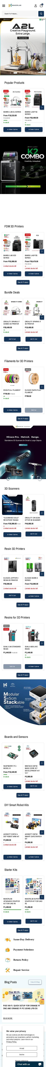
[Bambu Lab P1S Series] (34, 99)
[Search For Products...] (41, 14)
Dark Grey (12, 669)
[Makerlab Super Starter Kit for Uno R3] (34, 886)
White (33, 413)
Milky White (16, 400)
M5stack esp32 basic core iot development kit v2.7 (32, 769)
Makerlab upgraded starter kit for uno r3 (11, 901)
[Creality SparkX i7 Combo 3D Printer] (12, 308)
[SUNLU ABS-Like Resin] (34, 633)
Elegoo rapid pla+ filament (33, 391)
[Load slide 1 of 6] (15, 72)
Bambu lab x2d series (9, 256)
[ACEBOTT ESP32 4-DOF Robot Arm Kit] (12, 821)
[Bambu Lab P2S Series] (34, 242)
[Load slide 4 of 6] (25, 72)
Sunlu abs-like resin (31, 647)
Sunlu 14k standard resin (12, 647)
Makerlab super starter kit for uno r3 (33, 901)
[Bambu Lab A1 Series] (12, 99)
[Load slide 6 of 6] (31, 72)
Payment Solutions (23, 949)
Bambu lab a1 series (12, 112)
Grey (5, 669)
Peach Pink (7, 400)
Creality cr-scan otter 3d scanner (32, 519)
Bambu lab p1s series (31, 113)
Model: (5, 132)
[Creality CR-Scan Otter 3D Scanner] (34, 504)
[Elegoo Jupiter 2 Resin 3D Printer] (12, 565)
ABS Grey (29, 669)
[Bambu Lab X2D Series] (12, 242)
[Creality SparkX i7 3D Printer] (34, 308)
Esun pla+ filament (11, 390)
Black (27, 413)
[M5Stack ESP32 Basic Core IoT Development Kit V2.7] (34, 753)
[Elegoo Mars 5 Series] (34, 565)
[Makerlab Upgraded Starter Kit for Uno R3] (12, 886)
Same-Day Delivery (23, 939)
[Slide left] (4, 107)
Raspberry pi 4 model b (9, 767)
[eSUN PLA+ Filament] (12, 377)
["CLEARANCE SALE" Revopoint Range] (12, 504)
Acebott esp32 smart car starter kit (33, 836)
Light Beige (7, 413)
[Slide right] (42, 107)
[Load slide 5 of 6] (28, 72)
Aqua (5, 407)
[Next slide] (35, 73)
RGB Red (7, 388)
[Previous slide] (10, 73)
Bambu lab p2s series (31, 256)
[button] (4, 6)
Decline (21, 1054)
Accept (22, 1048)
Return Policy (20, 959)
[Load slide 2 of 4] (18, 219)
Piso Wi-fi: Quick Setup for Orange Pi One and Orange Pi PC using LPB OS (21, 1007)
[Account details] (35, 6)
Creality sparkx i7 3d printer (33, 322)
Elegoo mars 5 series (31, 579)
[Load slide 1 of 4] (14, 219)
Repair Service (21, 970)
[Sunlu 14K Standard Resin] (12, 633)
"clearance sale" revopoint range (11, 519)
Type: (26, 132)
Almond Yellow (8, 403)
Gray (38, 413)
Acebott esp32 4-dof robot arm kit (11, 835)
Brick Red (12, 407)
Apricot (17, 403)
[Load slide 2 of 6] (19, 72)
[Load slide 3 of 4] (21, 219)
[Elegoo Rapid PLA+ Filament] (34, 377)
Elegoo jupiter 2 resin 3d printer (10, 579)
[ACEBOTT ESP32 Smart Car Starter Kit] (34, 821)
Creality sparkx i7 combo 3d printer (11, 322)
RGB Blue (15, 388)
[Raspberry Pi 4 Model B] (12, 753)
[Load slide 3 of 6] (22, 72)
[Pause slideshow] (35, 219)
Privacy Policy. (11, 1042)
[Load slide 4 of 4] (25, 219)
